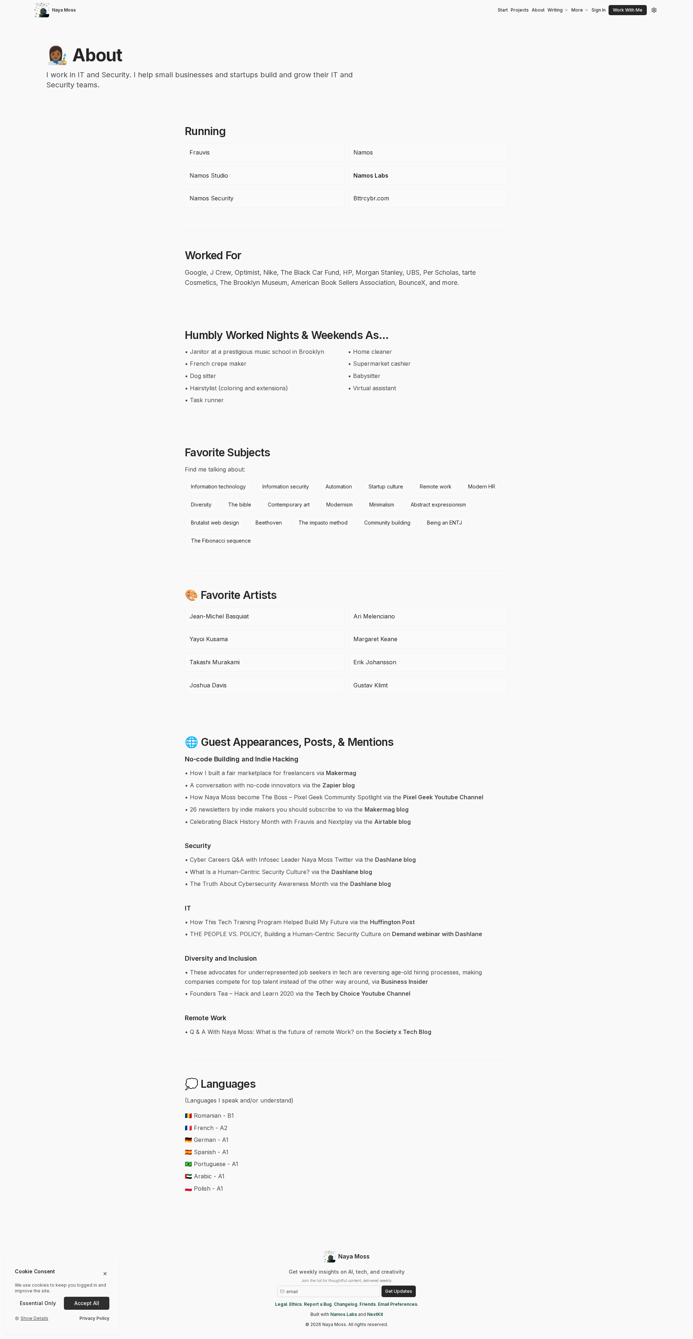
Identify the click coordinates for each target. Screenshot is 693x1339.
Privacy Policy (94, 1318)
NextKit (375, 1314)
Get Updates (398, 1291)
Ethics (295, 1304)
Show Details (34, 1318)
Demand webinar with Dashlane (437, 934)
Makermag (341, 773)
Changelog (345, 1304)
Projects (520, 10)
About (538, 10)
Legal (281, 1304)
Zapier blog (338, 785)
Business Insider (404, 981)
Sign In (599, 10)
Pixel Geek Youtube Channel (443, 797)
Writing (555, 10)
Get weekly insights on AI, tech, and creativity (347, 1272)
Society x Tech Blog (403, 1031)
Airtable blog (392, 821)
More (577, 10)
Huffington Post (392, 922)
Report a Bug (318, 1304)
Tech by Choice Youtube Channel (362, 993)
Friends (367, 1304)
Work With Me (627, 10)
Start (503, 10)
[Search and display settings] (654, 10)
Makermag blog (387, 809)
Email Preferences (397, 1304)
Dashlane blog (395, 859)
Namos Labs (370, 175)
